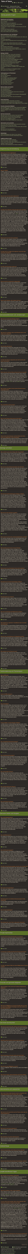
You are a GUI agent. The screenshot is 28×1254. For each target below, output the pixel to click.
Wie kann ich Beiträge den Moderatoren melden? (10, 65)
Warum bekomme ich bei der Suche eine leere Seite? (11, 117)
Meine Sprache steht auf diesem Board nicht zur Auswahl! (11, 42)
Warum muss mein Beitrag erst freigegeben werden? (11, 68)
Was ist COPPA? (4, 21)
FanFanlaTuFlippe (10, 1250)
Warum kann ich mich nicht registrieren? (8, 23)
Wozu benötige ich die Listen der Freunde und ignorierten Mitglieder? (14, 107)
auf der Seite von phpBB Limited (7, 1183)
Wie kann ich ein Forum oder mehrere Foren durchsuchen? (12, 115)
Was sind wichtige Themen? (6, 81)
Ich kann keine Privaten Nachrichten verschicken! (10, 100)
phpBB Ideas (7, 1194)
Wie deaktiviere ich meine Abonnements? (8, 130)
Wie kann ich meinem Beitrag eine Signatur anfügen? (11, 56)
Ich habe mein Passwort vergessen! (7, 29)
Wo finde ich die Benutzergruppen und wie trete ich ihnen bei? (12, 91)
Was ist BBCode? (4, 74)
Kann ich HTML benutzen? (6, 75)
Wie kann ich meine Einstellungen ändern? (9, 35)
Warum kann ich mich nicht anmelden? (8, 25)
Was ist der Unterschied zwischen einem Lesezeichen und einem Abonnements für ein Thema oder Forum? (13, 125)
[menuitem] (15, 3)
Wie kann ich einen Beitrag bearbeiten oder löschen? (11, 55)
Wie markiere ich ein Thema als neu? (8, 70)
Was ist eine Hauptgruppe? (6, 95)
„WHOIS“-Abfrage (17, 1208)
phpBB (7, 1248)
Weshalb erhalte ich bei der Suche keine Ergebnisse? (11, 116)
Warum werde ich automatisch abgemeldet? (9, 30)
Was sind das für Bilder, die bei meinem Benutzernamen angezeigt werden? (13, 45)
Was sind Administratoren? (6, 88)
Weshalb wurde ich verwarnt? (6, 64)
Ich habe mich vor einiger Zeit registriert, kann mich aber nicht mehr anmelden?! (13, 27)
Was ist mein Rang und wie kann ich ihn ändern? (10, 47)
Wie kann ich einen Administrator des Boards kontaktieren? (12, 144)
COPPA (16, 213)
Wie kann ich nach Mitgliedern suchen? (8, 118)
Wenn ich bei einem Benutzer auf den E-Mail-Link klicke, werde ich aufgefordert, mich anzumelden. (13, 50)
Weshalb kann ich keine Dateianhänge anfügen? (10, 62)
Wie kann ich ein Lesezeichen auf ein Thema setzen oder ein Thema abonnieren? (14, 127)
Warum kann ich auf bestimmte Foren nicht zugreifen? (11, 61)
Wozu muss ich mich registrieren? (7, 20)
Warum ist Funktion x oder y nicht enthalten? (9, 140)
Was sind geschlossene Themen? (7, 82)
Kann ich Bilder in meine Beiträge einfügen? (9, 77)
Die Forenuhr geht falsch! (5, 39)
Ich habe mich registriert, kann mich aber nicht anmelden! (11, 24)
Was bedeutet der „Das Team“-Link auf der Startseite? (11, 96)
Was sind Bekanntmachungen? (7, 80)
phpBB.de (18, 381)
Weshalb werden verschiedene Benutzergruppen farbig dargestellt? (13, 94)
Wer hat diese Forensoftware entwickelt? (8, 139)
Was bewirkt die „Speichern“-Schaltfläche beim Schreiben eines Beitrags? (13, 67)
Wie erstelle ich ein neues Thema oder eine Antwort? (10, 54)
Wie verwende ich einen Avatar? (7, 46)
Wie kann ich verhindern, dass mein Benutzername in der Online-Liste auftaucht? (14, 37)
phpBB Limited (9, 381)
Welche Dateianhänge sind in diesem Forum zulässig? (11, 134)
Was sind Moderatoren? (5, 89)
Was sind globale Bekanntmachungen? (8, 79)
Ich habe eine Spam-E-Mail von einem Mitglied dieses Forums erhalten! (14, 103)
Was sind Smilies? (4, 76)
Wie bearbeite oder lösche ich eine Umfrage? (9, 60)
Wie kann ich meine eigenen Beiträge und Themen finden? (12, 119)
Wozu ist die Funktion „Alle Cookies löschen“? (9, 31)
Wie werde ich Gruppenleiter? (6, 92)
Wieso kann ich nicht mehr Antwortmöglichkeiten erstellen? (12, 59)
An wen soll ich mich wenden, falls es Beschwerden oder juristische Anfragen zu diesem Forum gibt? (13, 143)
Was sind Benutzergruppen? (6, 90)
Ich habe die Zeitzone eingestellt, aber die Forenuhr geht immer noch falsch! (14, 41)
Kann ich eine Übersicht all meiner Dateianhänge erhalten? (12, 135)
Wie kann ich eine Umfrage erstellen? (8, 58)
